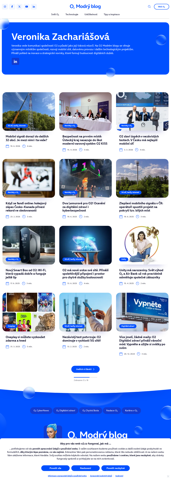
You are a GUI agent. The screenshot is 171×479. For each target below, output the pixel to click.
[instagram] (5, 7)
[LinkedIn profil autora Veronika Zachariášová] (15, 61)
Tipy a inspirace (112, 14)
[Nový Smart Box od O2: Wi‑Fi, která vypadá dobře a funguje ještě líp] (29, 255)
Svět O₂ (55, 14)
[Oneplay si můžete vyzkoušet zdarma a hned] (29, 324)
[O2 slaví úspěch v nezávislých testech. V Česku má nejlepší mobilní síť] (142, 122)
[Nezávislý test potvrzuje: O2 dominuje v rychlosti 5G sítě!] (85, 324)
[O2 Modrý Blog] (85, 7)
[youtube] (27, 7)
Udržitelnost (90, 14)
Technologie (71, 14)
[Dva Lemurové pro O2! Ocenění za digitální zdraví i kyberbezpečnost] (85, 188)
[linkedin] (34, 7)
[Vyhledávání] (149, 6)
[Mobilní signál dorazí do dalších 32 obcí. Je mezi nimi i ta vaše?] (29, 122)
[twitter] (19, 7)
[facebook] (12, 7)
